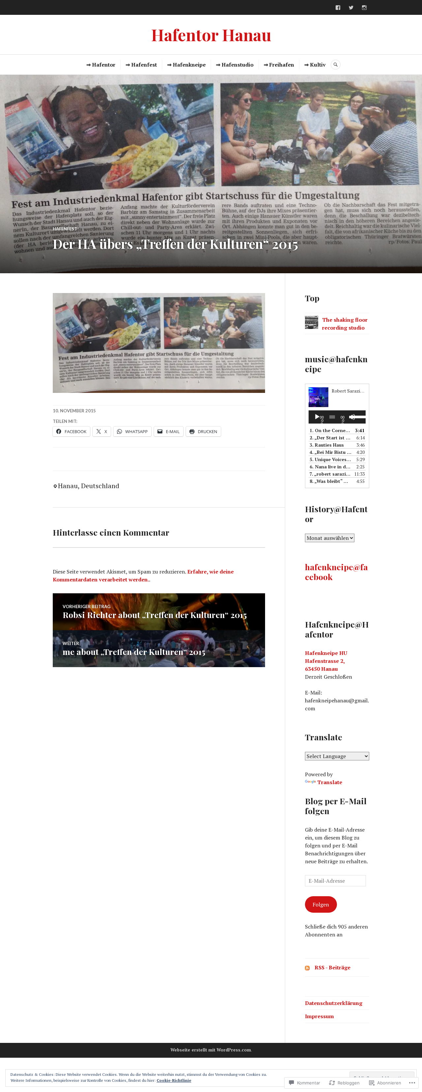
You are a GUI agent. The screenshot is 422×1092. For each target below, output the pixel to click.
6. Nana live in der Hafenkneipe (330, 466)
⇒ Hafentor (100, 64)
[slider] (357, 416)
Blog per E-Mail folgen (336, 805)
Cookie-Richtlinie (174, 1080)
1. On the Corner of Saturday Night (330, 430)
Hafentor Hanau (211, 34)
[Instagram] (364, 8)
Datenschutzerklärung (333, 1003)
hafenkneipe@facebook (336, 571)
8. (330, 481)
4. (330, 452)
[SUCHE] (336, 65)
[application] (337, 417)
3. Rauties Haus (327, 445)
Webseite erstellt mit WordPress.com (210, 1050)
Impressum (319, 1016)
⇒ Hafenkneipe (186, 64)
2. (330, 437)
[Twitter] (351, 8)
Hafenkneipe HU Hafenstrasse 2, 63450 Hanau (326, 660)
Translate (329, 782)
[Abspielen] (317, 417)
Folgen (321, 904)
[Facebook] (338, 8)
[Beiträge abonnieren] (307, 967)
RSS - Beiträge (332, 967)
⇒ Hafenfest (141, 64)
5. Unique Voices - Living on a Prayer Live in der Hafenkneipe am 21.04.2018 (330, 459)
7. (330, 474)
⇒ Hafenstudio (235, 64)
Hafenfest (65, 228)
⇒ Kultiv (315, 64)
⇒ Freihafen (279, 64)
